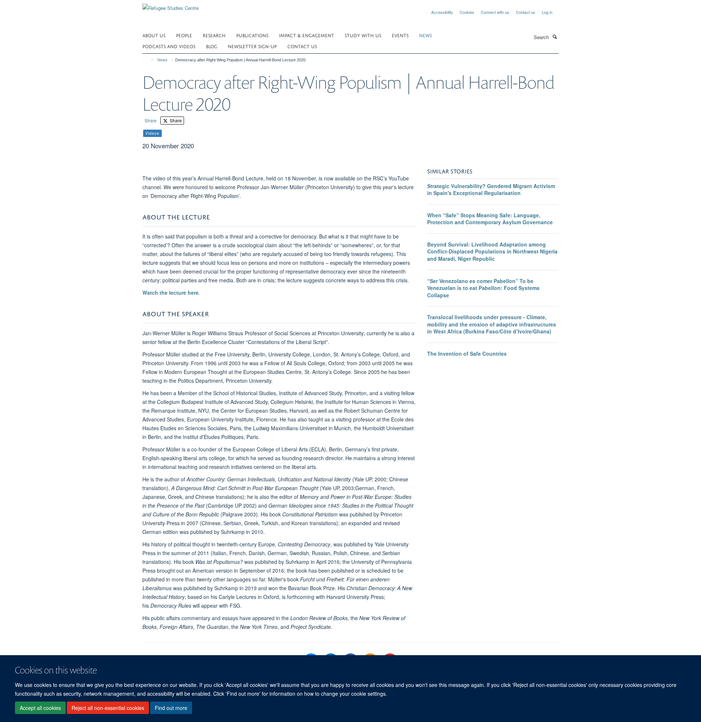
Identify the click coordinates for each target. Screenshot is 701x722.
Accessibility (442, 12)
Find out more (171, 707)
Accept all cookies (40, 707)
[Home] (149, 60)
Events (400, 34)
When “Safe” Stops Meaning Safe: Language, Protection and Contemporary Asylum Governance (490, 218)
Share (151, 120)
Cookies (467, 12)
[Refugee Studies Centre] (170, 5)
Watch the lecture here (170, 292)
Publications (252, 34)
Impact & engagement (306, 34)
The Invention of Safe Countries (467, 353)
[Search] (555, 37)
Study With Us (363, 34)
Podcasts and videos (168, 45)
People (184, 34)
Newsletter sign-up (252, 45)
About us (153, 34)
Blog (211, 45)
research (214, 34)
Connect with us (495, 12)
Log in (547, 12)
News (162, 60)
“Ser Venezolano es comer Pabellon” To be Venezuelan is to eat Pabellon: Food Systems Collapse (483, 288)
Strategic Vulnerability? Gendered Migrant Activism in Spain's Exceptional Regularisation (491, 189)
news (425, 34)
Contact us (525, 12)
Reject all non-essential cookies (108, 707)
